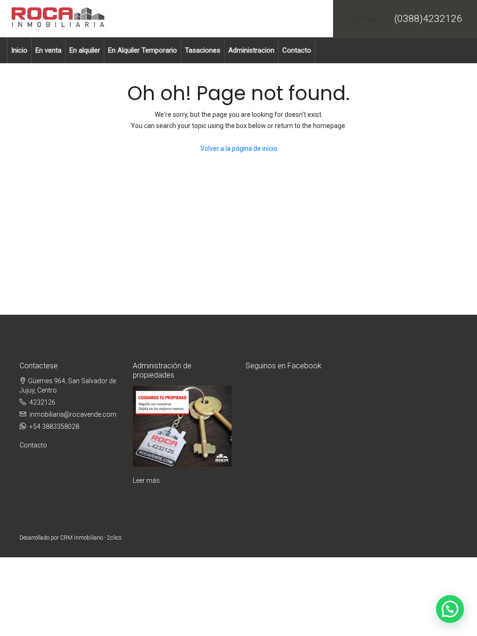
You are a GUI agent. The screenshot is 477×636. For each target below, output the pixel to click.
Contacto (296, 50)
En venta (48, 50)
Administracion (251, 50)
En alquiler (84, 50)
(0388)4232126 (428, 18)
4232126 (42, 402)
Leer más (146, 480)
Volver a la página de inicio (238, 148)
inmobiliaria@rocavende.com (72, 414)
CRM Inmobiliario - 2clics (91, 538)
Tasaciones (202, 50)
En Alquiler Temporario (142, 50)
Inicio (19, 50)
